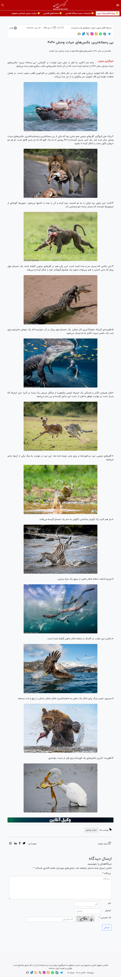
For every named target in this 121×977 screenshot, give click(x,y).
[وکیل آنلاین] (60, 819)
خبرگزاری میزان (105, 61)
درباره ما (71, 972)
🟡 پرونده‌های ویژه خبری (107, 13)
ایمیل (108, 910)
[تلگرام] (109, 34)
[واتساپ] (100, 34)
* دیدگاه (106, 873)
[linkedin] (15, 843)
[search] (2, 5)
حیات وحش (91, 830)
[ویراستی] (83, 34)
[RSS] (35, 973)
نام (109, 903)
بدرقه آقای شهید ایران (101, 28)
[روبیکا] (79, 34)
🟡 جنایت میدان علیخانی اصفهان (26, 13)
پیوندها (90, 972)
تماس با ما (81, 972)
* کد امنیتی (105, 917)
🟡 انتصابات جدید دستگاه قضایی (79, 13)
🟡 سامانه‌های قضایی (52, 13)
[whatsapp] (10, 843)
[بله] (104, 35)
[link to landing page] (60, 5)
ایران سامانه (54, 968)
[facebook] (19, 843)
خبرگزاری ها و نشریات (80, 28)
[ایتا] (96, 34)
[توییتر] (87, 34)
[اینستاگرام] (91, 34)
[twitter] (24, 843)
